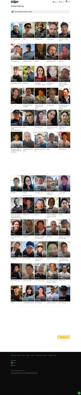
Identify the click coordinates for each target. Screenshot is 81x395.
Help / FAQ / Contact (15, 355)
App (55, 355)
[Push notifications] (79, 393)
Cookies (32, 355)
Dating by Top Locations (41, 355)
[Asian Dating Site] (14, 2)
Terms (23, 355)
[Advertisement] (40, 18)
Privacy (27, 355)
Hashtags (50, 355)
